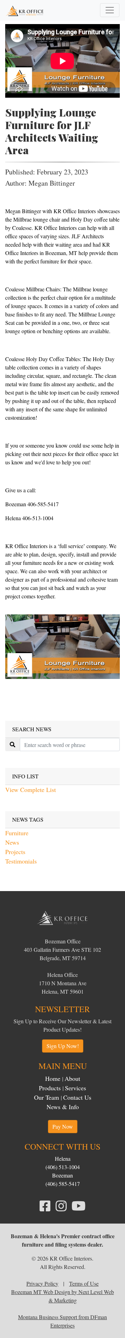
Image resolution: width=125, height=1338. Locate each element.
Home (52, 1078)
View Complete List (30, 789)
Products (50, 1088)
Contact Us (77, 1097)
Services (75, 1088)
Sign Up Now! (63, 1045)
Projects (15, 851)
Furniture (16, 833)
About (72, 1078)
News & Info (63, 1106)
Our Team (46, 1097)
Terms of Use (84, 1283)
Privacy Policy (42, 1283)
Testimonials (21, 861)
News (12, 842)
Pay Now (62, 1126)
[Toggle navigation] (109, 10)
